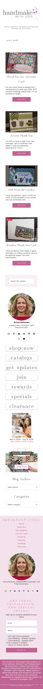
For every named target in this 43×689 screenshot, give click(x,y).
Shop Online (27, 441)
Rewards (21, 537)
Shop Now (21, 527)
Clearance (21, 546)
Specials (21, 540)
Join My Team (21, 533)
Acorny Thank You (21, 135)
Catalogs (21, 543)
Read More (21, 99)
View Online (15, 441)
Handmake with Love (21, 13)
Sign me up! (21, 650)
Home (21, 524)
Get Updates (21, 530)
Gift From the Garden (21, 189)
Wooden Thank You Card (21, 245)
